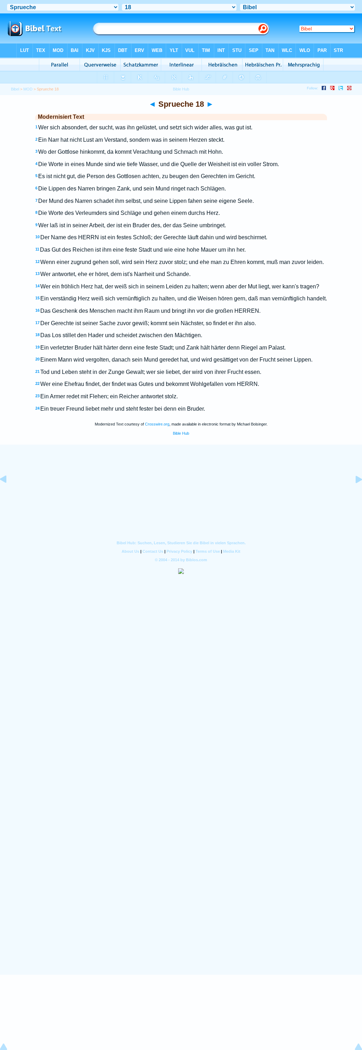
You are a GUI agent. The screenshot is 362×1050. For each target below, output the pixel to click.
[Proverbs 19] (353, 495)
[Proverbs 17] (9, 495)
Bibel (15, 89)
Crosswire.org (157, 424)
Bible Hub (181, 433)
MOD (28, 89)
